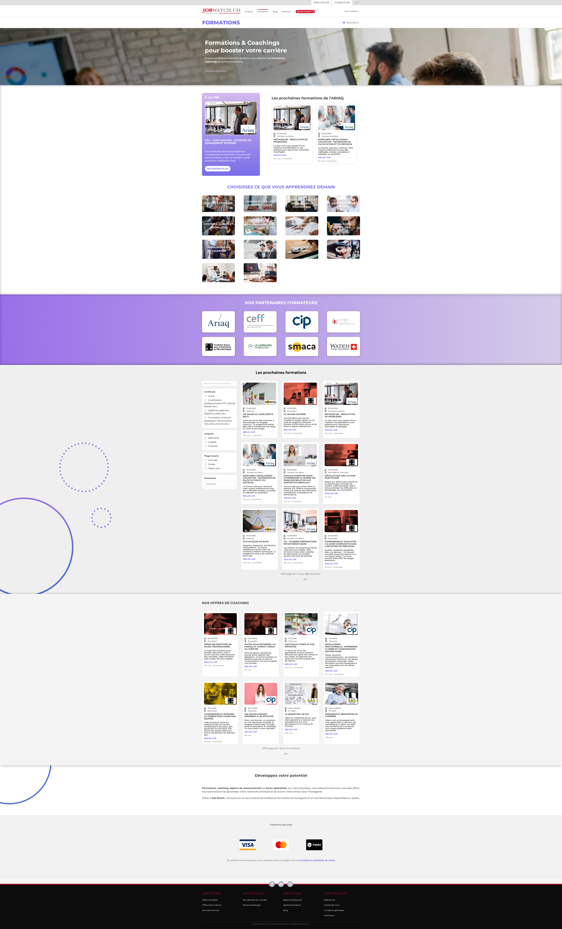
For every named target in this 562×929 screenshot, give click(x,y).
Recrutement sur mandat (255, 900)
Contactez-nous (331, 905)
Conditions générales (334, 910)
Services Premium (210, 910)
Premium (286, 11)
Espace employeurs (292, 900)
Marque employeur (252, 905)
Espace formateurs (292, 905)
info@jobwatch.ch (299, 924)
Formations (262, 11)
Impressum (329, 915)
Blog (275, 11)
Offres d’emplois (210, 900)
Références (329, 900)
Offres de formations (212, 905)
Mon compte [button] (351, 11)
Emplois (249, 11)
